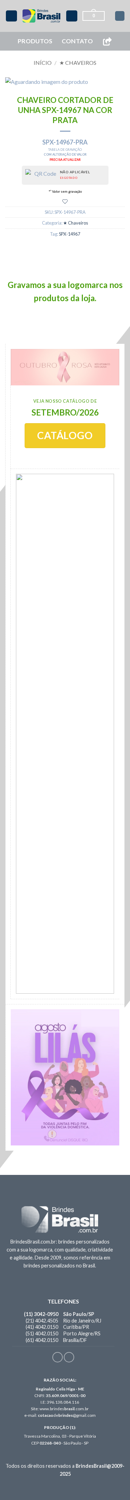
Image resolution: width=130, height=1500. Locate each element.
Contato (77, 41)
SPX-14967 (69, 234)
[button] (11, 16)
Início (43, 62)
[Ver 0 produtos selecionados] (119, 15)
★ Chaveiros (77, 62)
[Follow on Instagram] (69, 1357)
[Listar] (65, 201)
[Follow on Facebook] (57, 1357)
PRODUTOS (35, 41)
